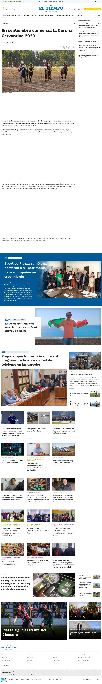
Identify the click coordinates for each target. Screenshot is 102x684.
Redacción (83, 654)
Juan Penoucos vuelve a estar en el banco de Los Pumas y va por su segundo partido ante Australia (89, 34)
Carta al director (85, 657)
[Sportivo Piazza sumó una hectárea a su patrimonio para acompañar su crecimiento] (68, 279)
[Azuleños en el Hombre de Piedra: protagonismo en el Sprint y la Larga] (63, 417)
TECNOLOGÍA (78, 15)
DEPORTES (27, 15)
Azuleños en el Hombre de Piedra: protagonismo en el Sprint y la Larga (64, 431)
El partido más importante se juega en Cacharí (88, 56)
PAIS (72, 15)
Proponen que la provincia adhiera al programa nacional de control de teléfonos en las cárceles (90, 48)
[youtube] (96, 1)
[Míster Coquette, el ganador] (85, 611)
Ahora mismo (6, 15)
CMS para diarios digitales (94, 679)
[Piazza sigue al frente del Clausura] (34, 620)
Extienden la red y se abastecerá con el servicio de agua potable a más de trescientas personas (85, 586)
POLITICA (58, 15)
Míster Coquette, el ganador (80, 617)
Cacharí (45, 1)
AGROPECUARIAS (49, 15)
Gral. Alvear (53, 1)
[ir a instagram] (60, 679)
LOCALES (13, 15)
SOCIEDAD (20, 15)
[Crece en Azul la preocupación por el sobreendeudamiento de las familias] (38, 449)
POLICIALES (35, 15)
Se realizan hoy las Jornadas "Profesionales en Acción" (38, 531)
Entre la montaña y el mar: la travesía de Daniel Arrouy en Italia (22, 327)
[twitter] (93, 1)
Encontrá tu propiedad (15, 1)
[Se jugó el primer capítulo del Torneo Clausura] (12, 449)
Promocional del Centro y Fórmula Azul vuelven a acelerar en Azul (63, 463)
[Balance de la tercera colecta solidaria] (12, 549)
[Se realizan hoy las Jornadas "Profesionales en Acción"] (38, 515)
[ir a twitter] (53, 679)
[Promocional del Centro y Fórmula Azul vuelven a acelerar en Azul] (63, 449)
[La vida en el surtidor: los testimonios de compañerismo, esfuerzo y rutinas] (63, 515)
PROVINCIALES (66, 15)
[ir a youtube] (57, 679)
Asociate (92, 9)
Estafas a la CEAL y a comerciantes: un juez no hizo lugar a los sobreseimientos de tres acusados (84, 634)
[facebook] (90, 1)
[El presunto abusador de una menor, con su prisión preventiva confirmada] (12, 484)
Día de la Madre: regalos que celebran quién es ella (85, 577)
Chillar (60, 1)
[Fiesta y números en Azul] (85, 361)
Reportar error (84, 660)
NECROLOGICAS (5, 665)
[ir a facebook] (50, 679)
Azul (39, 1)
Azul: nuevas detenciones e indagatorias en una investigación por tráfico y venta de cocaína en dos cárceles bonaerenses (15, 583)
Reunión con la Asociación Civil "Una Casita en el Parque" (37, 562)
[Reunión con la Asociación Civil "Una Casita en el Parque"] (38, 549)
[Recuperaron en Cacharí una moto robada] (38, 417)
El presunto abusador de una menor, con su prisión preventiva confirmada (12, 497)
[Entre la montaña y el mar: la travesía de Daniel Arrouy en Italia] (68, 326)
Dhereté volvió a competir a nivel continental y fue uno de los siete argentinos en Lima (90, 25)
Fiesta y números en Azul (87, 41)
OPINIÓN (41, 15)
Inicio (3, 654)
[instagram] (99, 1)
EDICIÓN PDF (56, 662)
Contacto (82, 662)
